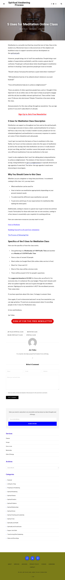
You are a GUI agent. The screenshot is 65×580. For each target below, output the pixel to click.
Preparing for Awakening (13, 487)
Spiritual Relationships (12, 507)
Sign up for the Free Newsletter (32, 321)
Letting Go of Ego (11, 484)
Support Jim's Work (12, 530)
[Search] (60, 4)
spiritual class (31, 335)
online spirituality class (15, 335)
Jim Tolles (24, 29)
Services (16, 564)
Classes (8, 438)
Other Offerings (10, 454)
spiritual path (15, 53)
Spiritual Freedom (11, 499)
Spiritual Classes (32, 19)
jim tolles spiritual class (15, 331)
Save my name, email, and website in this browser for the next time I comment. (27, 392)
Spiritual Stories (11, 511)
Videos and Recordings (13, 538)
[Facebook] (27, 558)
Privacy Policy (34, 564)
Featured (9, 480)
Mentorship (9, 450)
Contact (32, 567)
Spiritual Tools (10, 518)
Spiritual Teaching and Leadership (15, 515)
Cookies (43, 564)
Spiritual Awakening (12, 491)
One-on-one (9, 446)
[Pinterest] (38, 558)
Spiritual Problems (12, 503)
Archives (24, 564)
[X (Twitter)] (32, 558)
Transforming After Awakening (15, 534)
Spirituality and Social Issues (14, 526)
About (10, 564)
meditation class (32, 331)
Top (33, 576)
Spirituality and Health (12, 522)
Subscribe (52, 564)
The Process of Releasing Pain (18, 235)
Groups (8, 442)
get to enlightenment (34, 163)
